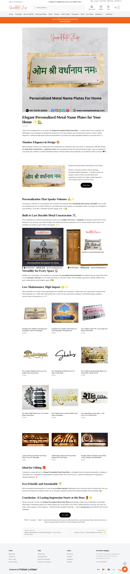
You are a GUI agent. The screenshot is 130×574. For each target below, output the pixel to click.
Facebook (70, 554)
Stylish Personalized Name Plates (76, 522)
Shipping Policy (42, 556)
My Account (12, 559)
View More (65, 515)
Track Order (41, 554)
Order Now (86, 185)
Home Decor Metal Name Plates (69, 520)
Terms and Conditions (44, 562)
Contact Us (12, 556)
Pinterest (69, 562)
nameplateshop (85, 507)
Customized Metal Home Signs (51, 520)
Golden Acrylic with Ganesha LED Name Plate (27, 567)
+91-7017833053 (17, 2)
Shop (108, 9)
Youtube (69, 556)
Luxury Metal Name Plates (86, 520)
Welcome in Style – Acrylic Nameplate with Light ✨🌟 (89, 532)
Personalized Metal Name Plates (57, 522)
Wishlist (101, 9)
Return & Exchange (44, 559)
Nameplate (33, 520)
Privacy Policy (13, 562)
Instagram (70, 559)
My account (92, 9)
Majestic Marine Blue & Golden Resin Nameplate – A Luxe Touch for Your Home (43, 533)
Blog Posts (12, 554)
